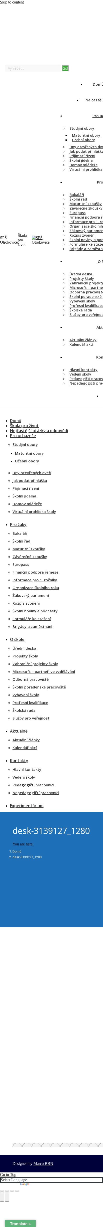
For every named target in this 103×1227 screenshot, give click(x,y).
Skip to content (12, 2)
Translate (37, 1185)
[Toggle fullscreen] (12, 1190)
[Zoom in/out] (17, 1190)
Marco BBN (43, 1163)
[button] (37, 413)
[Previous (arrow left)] (2, 1197)
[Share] (7, 1190)
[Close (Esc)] (2, 1190)
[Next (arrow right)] (7, 1197)
